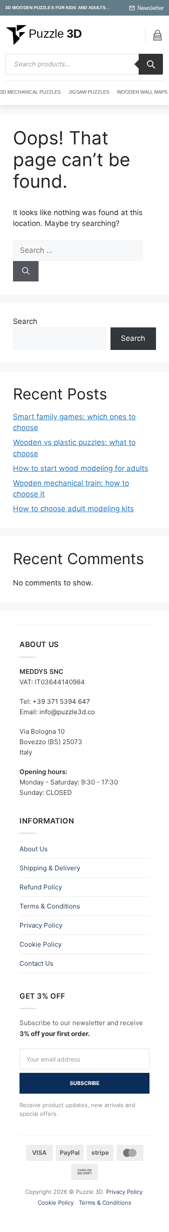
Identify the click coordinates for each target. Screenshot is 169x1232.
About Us (34, 849)
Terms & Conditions (50, 906)
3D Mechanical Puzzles (30, 92)
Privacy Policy (41, 925)
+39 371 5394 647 (61, 701)
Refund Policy (41, 887)
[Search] (151, 64)
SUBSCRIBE (84, 1083)
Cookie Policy (41, 944)
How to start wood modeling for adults (80, 468)
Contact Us (36, 963)
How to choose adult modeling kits (73, 508)
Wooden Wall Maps (142, 92)
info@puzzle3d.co (67, 712)
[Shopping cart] (157, 35)
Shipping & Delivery (50, 868)
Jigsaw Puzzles (88, 92)
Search (25, 321)
